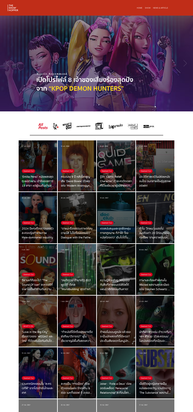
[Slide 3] (98, 104)
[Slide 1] (94, 104)
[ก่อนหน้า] (7, 63)
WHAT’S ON (28, 326)
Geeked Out (28, 171)
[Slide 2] (96, 104)
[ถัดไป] (185, 63)
